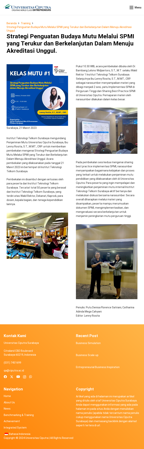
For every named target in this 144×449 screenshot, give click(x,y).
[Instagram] (24, 377)
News (7, 408)
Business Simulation (88, 343)
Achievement (12, 421)
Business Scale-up (87, 355)
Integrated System (15, 427)
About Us (9, 402)
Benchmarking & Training (19, 415)
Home (7, 396)
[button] (135, 7)
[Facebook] (5, 376)
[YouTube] (18, 376)
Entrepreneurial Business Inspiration (98, 367)
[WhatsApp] (30, 376)
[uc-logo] (27, 7)
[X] (11, 377)
